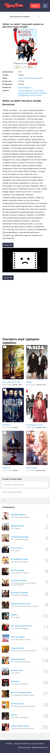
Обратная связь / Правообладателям (33, 747)
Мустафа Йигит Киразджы (28, 93)
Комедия (38, 78)
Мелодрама (29, 78)
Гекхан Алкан (38, 90)
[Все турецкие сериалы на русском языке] (13, 6)
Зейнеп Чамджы (25, 90)
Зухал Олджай (35, 95)
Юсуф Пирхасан (24, 87)
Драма (20, 78)
